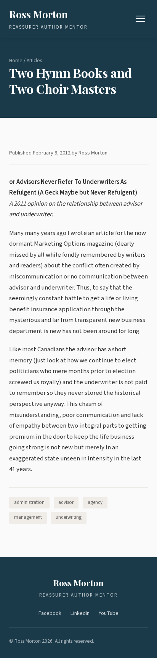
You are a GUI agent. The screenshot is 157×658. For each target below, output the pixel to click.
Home (15, 60)
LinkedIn (80, 613)
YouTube (109, 613)
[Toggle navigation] (140, 19)
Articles (34, 60)
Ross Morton (38, 14)
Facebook (49, 613)
